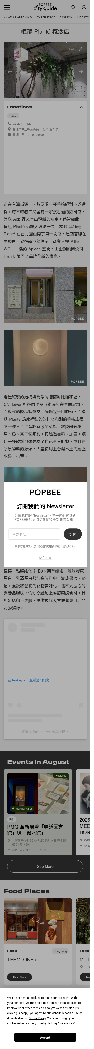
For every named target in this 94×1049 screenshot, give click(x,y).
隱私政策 (67, 546)
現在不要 (45, 557)
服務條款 (54, 546)
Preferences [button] (66, 1023)
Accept (45, 1037)
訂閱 (72, 534)
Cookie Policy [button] (37, 1018)
